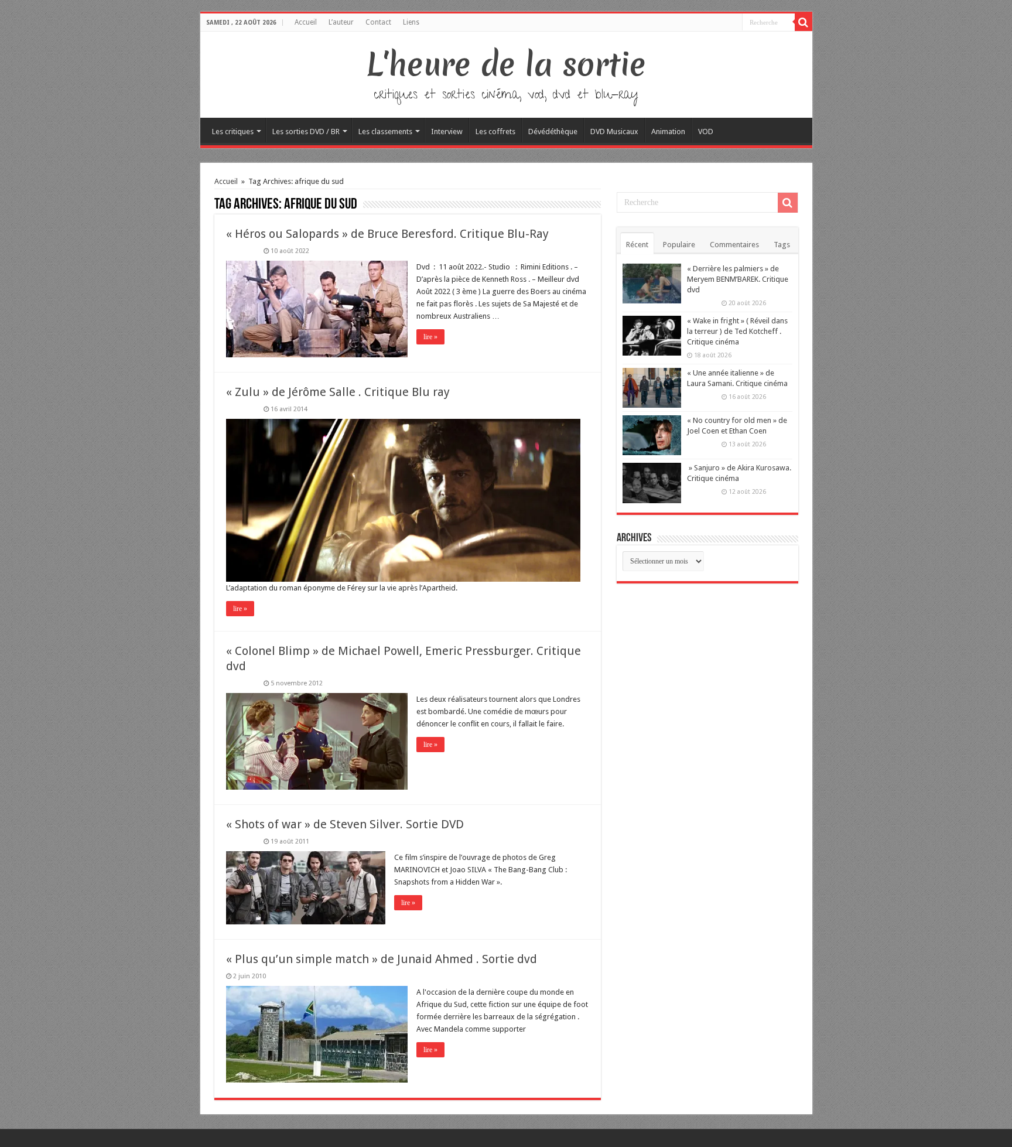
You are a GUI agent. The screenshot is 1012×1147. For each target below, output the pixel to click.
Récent (637, 244)
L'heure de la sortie (506, 64)
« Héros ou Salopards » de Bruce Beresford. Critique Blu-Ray (387, 234)
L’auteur (341, 22)
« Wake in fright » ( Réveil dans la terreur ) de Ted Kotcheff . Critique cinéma (737, 331)
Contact (378, 22)
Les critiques (233, 131)
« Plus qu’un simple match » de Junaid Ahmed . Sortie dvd (381, 959)
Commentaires (734, 244)
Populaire (679, 244)
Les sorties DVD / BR (306, 131)
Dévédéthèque (552, 131)
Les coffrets (495, 131)
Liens (411, 22)
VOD (705, 131)
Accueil (306, 22)
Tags (782, 244)
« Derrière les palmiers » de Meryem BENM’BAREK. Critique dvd (737, 279)
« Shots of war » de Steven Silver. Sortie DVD (345, 824)
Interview (447, 131)
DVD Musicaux (614, 131)
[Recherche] (803, 22)
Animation (668, 131)
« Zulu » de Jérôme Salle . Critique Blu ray (338, 392)
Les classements (385, 131)
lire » (430, 337)
